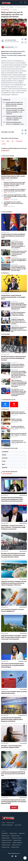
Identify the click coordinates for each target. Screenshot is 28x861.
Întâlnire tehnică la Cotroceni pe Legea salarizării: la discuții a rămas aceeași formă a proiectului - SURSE (14, 184)
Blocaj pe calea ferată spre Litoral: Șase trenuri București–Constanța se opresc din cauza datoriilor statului (13, 555)
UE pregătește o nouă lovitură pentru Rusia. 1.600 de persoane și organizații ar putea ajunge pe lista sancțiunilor (18, 392)
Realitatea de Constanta (17, 838)
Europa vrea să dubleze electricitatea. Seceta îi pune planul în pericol (17, 366)
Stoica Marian (23, 633)
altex (8, 141)
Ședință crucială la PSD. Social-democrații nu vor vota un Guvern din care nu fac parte (18, 321)
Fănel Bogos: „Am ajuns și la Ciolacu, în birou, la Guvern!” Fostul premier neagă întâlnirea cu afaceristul (13, 527)
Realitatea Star (22, 833)
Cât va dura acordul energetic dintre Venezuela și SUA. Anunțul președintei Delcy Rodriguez (12, 665)
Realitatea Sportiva (13, 833)
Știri (7, 7)
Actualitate (11, 7)
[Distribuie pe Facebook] (25, 39)
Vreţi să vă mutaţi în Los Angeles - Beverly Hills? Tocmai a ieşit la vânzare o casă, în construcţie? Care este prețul (14, 637)
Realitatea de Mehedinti (17, 842)
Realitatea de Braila (17, 840)
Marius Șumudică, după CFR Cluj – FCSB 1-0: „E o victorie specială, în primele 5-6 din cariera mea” (15, 196)
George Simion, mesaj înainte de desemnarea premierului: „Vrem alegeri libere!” (13, 297)
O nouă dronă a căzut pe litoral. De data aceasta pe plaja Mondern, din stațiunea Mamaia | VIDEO (13, 801)
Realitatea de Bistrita (6, 844)
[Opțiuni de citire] (25, 858)
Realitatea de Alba (5, 835)
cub (3, 141)
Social (5, 192)
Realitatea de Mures (15, 847)
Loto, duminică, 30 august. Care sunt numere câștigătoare (12, 610)
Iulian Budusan (23, 495)
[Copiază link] (22, 39)
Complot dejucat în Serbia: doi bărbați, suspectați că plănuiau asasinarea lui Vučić (14, 104)
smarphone (19, 141)
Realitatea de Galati (6, 847)
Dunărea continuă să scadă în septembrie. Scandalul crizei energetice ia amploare (14, 117)
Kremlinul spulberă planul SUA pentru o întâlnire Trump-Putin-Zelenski (18, 314)
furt (13, 141)
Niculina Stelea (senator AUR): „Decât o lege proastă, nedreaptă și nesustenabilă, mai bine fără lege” (13, 177)
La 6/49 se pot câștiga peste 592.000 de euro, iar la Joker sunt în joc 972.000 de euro (13, 773)
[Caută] (21, 2)
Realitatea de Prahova (16, 844)
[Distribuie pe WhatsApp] (22, 42)
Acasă (4, 7)
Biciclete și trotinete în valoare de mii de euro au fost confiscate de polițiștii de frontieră (13, 358)
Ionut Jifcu (12, 40)
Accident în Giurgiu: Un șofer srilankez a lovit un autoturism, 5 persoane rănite (15, 190)
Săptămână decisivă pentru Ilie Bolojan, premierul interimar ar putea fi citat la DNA (19, 329)
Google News (5, 150)
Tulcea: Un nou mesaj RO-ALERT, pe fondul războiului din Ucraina (14, 692)
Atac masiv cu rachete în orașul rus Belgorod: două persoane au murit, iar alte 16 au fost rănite (18, 268)
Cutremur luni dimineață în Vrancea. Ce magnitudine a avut (14, 123)
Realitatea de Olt (23, 661)
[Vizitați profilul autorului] (2, 40)
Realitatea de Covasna (6, 842)
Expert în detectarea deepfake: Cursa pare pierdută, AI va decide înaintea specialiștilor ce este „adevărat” (15, 111)
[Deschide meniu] (25, 3)
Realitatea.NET (5, 833)
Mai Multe (14, 807)
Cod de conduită (18, 825)
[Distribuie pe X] (25, 42)
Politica (3, 180)
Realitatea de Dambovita (7, 840)
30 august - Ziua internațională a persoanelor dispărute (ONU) (11, 746)
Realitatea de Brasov (6, 838)
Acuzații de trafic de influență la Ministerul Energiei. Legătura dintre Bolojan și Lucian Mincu (12, 719)
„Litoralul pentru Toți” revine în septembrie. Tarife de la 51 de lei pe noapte (13, 203)
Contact (3, 822)
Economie (6, 187)
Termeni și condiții (10, 822)
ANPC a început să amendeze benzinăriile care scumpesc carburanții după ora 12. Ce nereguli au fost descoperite (19, 383)
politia (4, 144)
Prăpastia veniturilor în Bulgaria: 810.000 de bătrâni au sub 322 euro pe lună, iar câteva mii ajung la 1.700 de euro (13, 583)
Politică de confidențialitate (7, 825)
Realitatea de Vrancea (15, 835)
